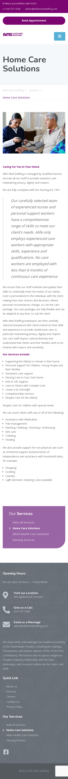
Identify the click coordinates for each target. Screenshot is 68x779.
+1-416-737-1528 (11, 8)
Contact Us (12, 701)
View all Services (23, 522)
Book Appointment (34, 20)
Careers (10, 696)
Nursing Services (24, 540)
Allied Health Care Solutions (31, 534)
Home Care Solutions (26, 528)
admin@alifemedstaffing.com (41, 8)
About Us (11, 686)
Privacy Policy (14, 706)
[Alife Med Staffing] (13, 34)
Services (11, 691)
